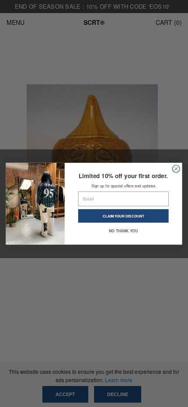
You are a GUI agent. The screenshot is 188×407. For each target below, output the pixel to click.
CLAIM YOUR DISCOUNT (123, 215)
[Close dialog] (176, 168)
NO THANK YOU (123, 230)
